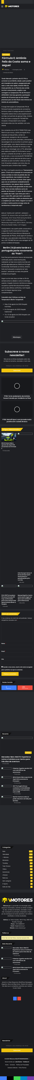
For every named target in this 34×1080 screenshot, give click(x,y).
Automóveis (6, 872)
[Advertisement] (17, 28)
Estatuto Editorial (12, 1067)
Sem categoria (7, 881)
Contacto (12, 1064)
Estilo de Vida (6, 887)
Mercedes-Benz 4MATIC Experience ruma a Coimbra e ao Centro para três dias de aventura (16, 759)
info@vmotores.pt (19, 926)
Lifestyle (5, 875)
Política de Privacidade (22, 1064)
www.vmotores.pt (20, 928)
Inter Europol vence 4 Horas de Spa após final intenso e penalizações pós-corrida (25, 576)
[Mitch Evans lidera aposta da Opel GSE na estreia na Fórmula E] (8, 437)
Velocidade (11, 50)
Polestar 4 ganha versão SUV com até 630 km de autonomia (22, 770)
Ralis (4, 851)
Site (2, 659)
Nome (3, 643)
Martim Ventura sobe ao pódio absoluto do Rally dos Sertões (22, 799)
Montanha (5, 860)
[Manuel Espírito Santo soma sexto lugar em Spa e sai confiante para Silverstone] (25, 589)
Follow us (5, 933)
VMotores (6, 69)
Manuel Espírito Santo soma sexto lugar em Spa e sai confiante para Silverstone (25, 597)
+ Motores (6, 857)
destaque (17, 337)
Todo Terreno (6, 866)
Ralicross (5, 878)
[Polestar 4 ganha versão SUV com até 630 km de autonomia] (6, 770)
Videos (4, 869)
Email (3, 651)
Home (5, 50)
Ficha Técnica (22, 1067)
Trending (5, 863)
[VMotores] (12, 6)
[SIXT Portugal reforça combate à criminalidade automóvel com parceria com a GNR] (6, 788)
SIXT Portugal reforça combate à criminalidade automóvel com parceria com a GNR (21, 789)
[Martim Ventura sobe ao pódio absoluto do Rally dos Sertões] (6, 799)
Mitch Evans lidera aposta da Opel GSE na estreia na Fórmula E (8, 445)
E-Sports (5, 884)
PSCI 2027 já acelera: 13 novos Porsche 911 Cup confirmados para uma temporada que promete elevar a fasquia (8, 599)
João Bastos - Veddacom (22, 1061)
